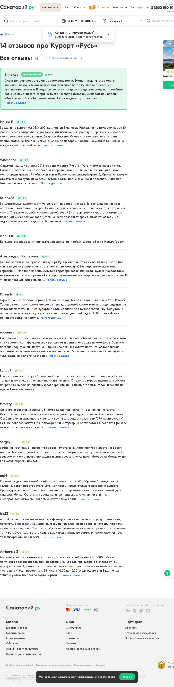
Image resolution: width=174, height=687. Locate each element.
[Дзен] (134, 610)
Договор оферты (83, 665)
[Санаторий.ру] (20, 7)
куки (60, 676)
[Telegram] (141, 610)
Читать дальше (16, 102)
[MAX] (148, 610)
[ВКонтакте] (127, 610)
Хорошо (127, 676)
